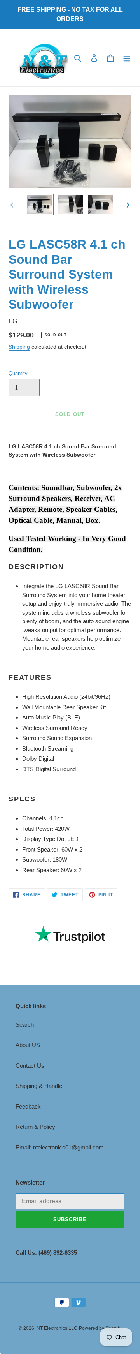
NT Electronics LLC (57, 1328)
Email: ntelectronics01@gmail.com (60, 1147)
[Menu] (127, 57)
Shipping (19, 347)
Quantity (18, 373)
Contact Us (30, 1065)
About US (28, 1045)
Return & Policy (35, 1126)
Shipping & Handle (39, 1085)
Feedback (28, 1106)
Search (25, 1024)
